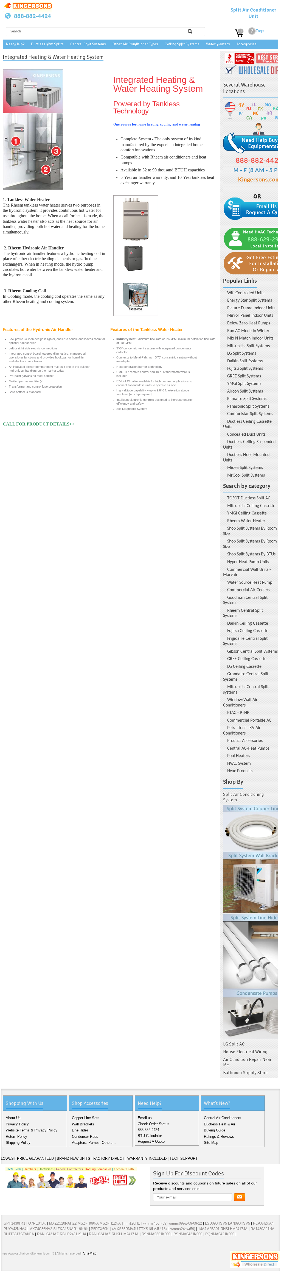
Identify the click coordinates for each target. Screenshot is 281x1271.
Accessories (247, 44)
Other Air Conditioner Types (135, 44)
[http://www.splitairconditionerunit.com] (250, 922)
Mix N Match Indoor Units (250, 338)
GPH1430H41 (14, 1223)
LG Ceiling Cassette (244, 666)
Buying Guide (214, 1130)
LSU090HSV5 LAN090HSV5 (227, 1223)
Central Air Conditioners (222, 1118)
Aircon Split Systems (245, 391)
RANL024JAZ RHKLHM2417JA (114, 1234)
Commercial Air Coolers (248, 590)
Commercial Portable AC (249, 720)
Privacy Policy (17, 1124)
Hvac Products (239, 771)
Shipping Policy (18, 1143)
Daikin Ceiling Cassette (247, 623)
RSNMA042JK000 (187, 1234)
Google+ (24, 1265)
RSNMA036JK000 (156, 1234)
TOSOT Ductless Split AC (248, 498)
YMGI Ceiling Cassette (247, 513)
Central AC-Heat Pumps (248, 748)
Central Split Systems (88, 44)
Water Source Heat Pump (249, 582)
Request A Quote (151, 1141)
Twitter (15, 1265)
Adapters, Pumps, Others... (94, 1143)
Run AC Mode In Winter (248, 331)
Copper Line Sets (85, 1118)
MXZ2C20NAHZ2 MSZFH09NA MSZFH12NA (85, 1223)
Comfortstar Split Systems (250, 414)
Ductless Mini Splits (47, 44)
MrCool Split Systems (246, 475)
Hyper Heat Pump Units (248, 562)
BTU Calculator (150, 1136)
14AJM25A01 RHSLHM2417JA (223, 1229)
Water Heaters (218, 44)
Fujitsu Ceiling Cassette (247, 631)
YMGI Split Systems (244, 384)
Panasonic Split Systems (248, 406)
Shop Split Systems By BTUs (251, 554)
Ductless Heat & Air (219, 1124)
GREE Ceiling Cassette (246, 659)
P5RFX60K (100, 1229)
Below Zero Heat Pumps (248, 323)
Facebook (6, 1265)
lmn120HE (132, 1223)
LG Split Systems (241, 353)
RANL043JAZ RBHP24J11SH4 (61, 1234)
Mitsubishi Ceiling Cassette (251, 506)
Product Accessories (245, 741)
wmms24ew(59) (182, 1229)
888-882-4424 (148, 1130)
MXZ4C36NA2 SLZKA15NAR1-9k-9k (58, 1229)
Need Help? (15, 44)
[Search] (190, 31)
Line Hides (80, 1130)
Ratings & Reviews (219, 1136)
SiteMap (89, 1253)
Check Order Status (153, 1124)
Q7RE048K (37, 1223)
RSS (41, 1265)
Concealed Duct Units (246, 434)
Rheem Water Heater (246, 521)
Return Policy (16, 1136)
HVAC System (239, 763)
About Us (13, 1118)
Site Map (211, 1143)
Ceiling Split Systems (182, 44)
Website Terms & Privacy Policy (31, 1130)
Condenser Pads (85, 1136)
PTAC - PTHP (238, 713)
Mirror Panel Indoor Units (250, 315)
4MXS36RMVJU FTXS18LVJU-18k (139, 1229)
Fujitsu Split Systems (245, 368)
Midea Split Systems (245, 468)
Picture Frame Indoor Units (251, 308)
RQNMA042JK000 (219, 1234)
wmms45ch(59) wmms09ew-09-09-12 (172, 1223)
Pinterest (32, 1265)
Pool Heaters (238, 756)
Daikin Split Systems (245, 361)
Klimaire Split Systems (246, 399)
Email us (145, 1118)
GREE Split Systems (244, 376)
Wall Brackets (83, 1124)
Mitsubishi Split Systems (248, 346)
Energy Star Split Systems (249, 300)
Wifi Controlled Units (245, 293)
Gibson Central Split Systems (252, 651)
